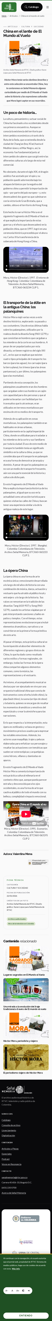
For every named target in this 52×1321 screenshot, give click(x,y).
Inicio (4, 16)
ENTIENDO (25, 1315)
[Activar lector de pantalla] (28, 1290)
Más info (16, 1268)
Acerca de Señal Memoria (14, 1192)
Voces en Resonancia (11, 1164)
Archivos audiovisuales (17, 919)
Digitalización (8, 1135)
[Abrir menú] (47, 7)
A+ (17, 1290)
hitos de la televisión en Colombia (21, 924)
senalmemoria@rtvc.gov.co (14, 1177)
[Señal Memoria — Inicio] (9, 7)
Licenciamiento (9, 1130)
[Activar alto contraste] (23, 1290)
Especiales (7, 1153)
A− (6, 1290)
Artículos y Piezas (10, 1148)
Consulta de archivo (11, 1125)
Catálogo (34, 7)
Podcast (6, 1159)
